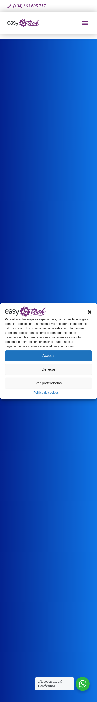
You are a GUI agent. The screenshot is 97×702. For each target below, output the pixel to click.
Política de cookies (46, 392)
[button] (89, 311)
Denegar (48, 369)
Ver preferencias (48, 383)
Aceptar (48, 355)
